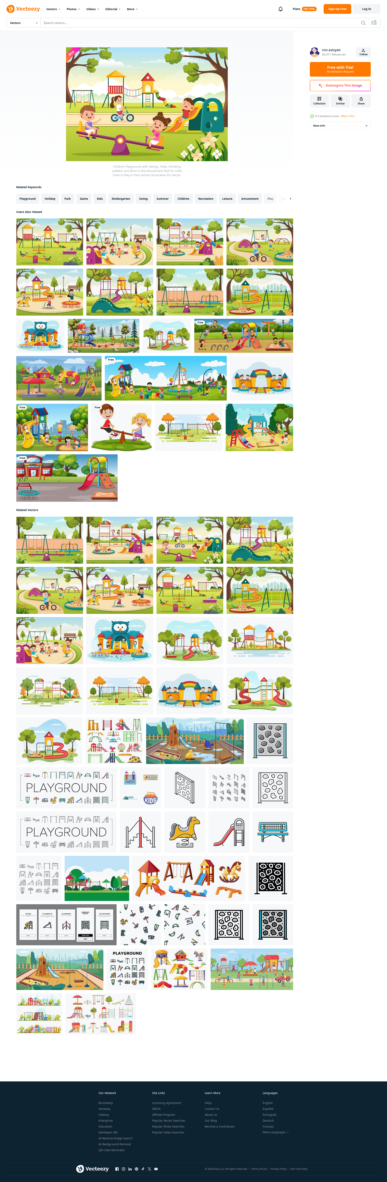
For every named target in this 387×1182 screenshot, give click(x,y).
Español (268, 1109)
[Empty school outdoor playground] (67, 478)
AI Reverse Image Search (116, 1138)
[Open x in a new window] (149, 1169)
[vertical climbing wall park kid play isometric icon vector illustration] (184, 787)
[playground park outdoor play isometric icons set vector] (228, 787)
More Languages (274, 1132)
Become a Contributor (220, 1126)
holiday (50, 199)
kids (100, 199)
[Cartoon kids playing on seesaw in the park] (121, 427)
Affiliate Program (163, 1115)
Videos (91, 9)
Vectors (51, 9)
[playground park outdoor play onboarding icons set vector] (66, 924)
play (270, 199)
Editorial (111, 9)
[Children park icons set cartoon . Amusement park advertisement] (140, 787)
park (67, 199)
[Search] (363, 22)
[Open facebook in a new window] (117, 1169)
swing (143, 199)
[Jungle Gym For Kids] (259, 427)
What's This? (348, 116)
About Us (211, 1115)
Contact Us (212, 1109)
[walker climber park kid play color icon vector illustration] (140, 832)
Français (268, 1126)
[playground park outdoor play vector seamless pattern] (140, 924)
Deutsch (268, 1120)
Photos (72, 9)
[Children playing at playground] (243, 336)
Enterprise (106, 1120)
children (183, 199)
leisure (227, 199)
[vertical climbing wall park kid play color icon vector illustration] (270, 740)
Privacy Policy (278, 1169)
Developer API (108, 1132)
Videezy (104, 1115)
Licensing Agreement (166, 1103)
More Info (319, 125)
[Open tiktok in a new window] (143, 1169)
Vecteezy (104, 1109)
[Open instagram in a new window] (123, 1169)
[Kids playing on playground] (52, 427)
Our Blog (211, 1120)
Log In (366, 9)
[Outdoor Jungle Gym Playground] (97, 878)
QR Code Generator (112, 1150)
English (268, 1103)
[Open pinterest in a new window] (136, 1169)
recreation (205, 199)
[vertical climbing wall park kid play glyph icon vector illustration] (270, 878)
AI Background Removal (115, 1144)
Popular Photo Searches (168, 1126)
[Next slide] (287, 199)
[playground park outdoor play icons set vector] (66, 787)
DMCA (156, 1109)
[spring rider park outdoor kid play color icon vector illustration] (184, 832)
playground (28, 199)
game (84, 199)
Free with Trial (340, 69)
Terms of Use (259, 1169)
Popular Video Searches (168, 1132)
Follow (363, 54)
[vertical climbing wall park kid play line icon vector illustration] (273, 787)
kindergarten (121, 199)
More (130, 9)
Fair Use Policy (299, 1169)
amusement (250, 199)
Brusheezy (106, 1103)
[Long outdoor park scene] (166, 378)
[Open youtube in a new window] (156, 1169)
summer (163, 199)
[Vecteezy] (23, 9)
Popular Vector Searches (168, 1120)
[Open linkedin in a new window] (130, 1169)
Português (270, 1115)
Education (105, 1126)
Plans (296, 9)
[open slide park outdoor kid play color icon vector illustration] (228, 832)
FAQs (208, 1103)
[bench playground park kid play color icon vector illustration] (273, 832)
